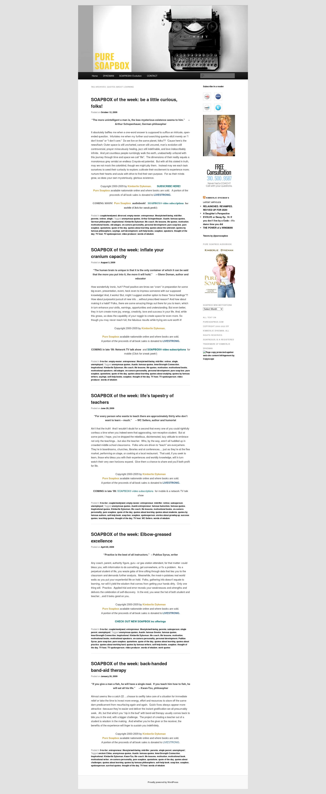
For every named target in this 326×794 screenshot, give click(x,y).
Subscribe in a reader (213, 86)
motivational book (176, 756)
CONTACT (152, 75)
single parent (165, 750)
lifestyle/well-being (164, 215)
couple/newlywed (108, 215)
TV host (99, 233)
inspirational (118, 221)
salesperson (177, 502)
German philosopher (101, 221)
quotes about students (166, 512)
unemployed (97, 364)
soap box (126, 515)
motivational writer (100, 759)
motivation (183, 221)
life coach (149, 221)
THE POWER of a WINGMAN (218, 227)
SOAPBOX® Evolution (130, 75)
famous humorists (161, 505)
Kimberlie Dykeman (134, 221)
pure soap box (174, 224)
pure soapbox (109, 512)
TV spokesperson (112, 233)
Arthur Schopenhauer (151, 218)
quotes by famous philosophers (139, 762)
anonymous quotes (131, 218)
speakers (168, 230)
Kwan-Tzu (128, 756)
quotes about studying (160, 373)
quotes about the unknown (162, 227)
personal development (155, 224)
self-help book (114, 515)
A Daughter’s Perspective (216, 213)
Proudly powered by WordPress (163, 782)
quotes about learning (138, 227)
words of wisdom (146, 233)
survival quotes (113, 765)
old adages (115, 224)
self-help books (146, 230)
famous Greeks (153, 632)
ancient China (105, 753)
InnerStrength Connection (166, 364)
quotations (105, 227)
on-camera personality (133, 224)
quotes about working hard (113, 644)
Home (95, 75)
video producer (129, 233)
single (110, 218)
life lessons (160, 221)
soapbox (159, 230)
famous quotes (177, 218)
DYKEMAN (108, 75)
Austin (166, 218)
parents (94, 218)
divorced (122, 215)
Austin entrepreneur (141, 505)
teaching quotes (106, 518)
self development (129, 230)
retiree (102, 218)
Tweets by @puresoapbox (215, 235)
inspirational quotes (100, 509)
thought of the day (141, 376)
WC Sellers (147, 518)
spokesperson (148, 515)
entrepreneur (147, 215)
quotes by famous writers (139, 644)
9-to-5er (104, 361)
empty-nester (133, 215)
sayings (116, 230)
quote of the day (119, 227)
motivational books (100, 224)
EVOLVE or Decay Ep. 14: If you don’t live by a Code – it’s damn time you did (218, 220)
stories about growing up (168, 515)
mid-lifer (178, 215)
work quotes (164, 647)
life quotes (172, 221)
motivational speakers (102, 370)
